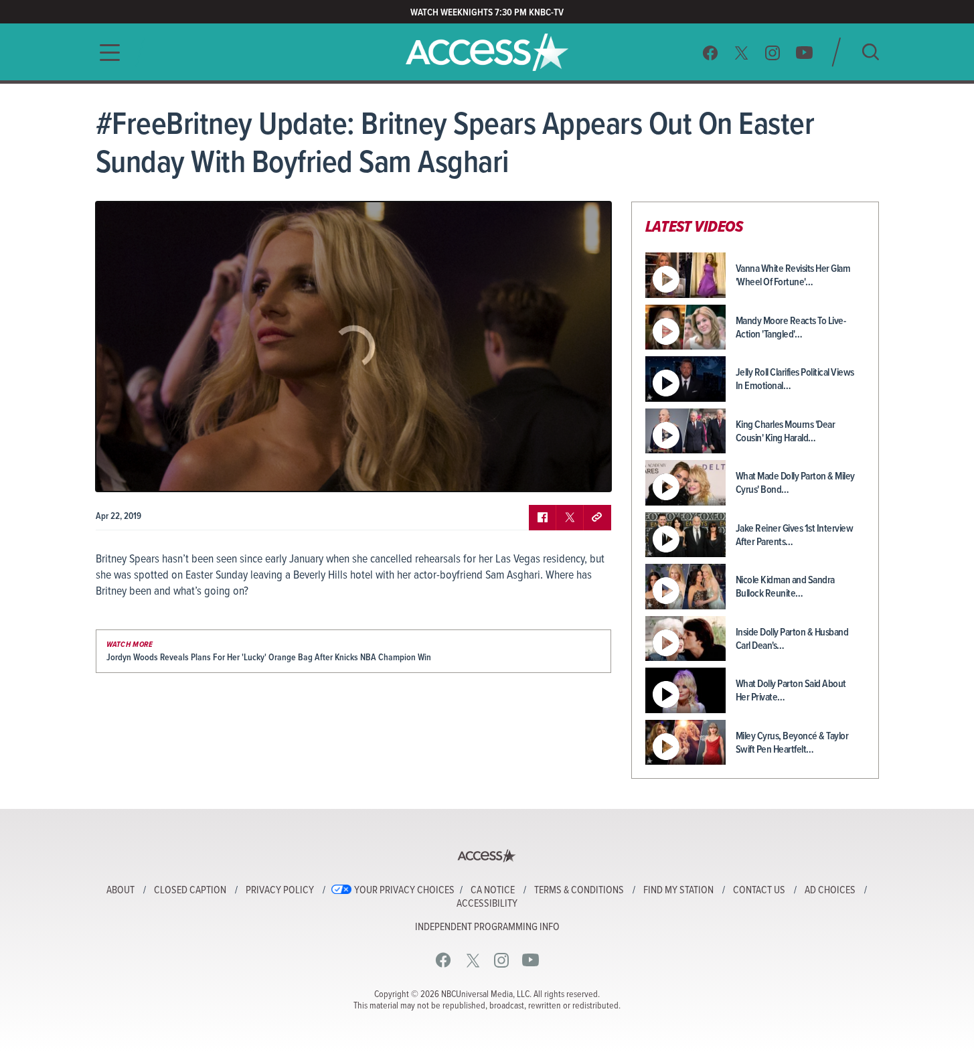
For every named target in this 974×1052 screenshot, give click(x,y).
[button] (106, 53)
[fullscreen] (584, 471)
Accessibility (487, 904)
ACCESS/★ (487, 52)
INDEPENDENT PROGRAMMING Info (487, 927)
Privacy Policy (280, 890)
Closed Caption (190, 890)
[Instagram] (773, 52)
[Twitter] (742, 52)
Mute (144, 471)
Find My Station (678, 890)
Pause (122, 471)
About (120, 890)
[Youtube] (804, 52)
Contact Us (759, 890)
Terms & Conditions (579, 890)
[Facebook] (710, 52)
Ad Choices (830, 890)
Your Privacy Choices (404, 890)
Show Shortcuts (543, 471)
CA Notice (493, 890)
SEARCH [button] (870, 52)
